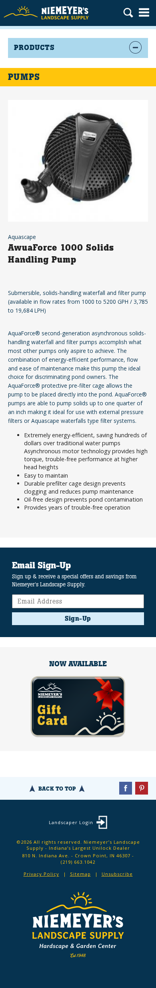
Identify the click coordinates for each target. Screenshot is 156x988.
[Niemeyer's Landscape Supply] (47, 13)
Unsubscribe (117, 874)
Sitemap (80, 874)
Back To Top (57, 788)
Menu (144, 12)
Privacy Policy (41, 874)
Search (128, 14)
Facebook (125, 788)
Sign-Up (78, 618)
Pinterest (141, 788)
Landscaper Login (71, 822)
